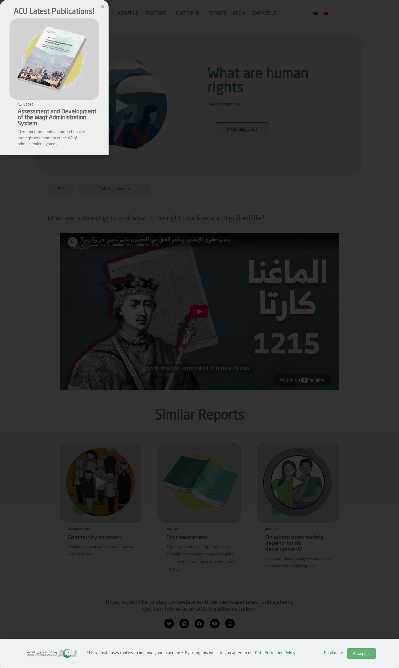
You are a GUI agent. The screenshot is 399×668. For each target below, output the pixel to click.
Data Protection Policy (275, 653)
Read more (333, 653)
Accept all (361, 653)
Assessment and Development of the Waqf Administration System (57, 118)
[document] (199, 334)
